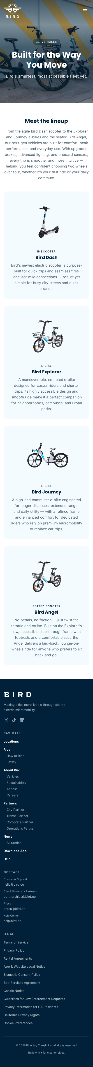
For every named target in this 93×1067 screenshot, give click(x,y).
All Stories (14, 843)
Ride (7, 749)
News (8, 836)
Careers (12, 795)
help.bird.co (12, 921)
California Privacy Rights (22, 1015)
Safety (11, 762)
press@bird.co (14, 909)
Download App (15, 851)
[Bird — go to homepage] (12, 11)
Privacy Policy (14, 950)
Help (7, 859)
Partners (10, 803)
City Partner (15, 809)
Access (12, 789)
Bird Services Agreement (22, 982)
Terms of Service (16, 942)
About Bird (12, 770)
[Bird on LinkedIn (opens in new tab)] (22, 720)
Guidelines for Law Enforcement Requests (34, 999)
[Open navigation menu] (84, 10)
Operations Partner (21, 828)
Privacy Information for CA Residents (31, 1007)
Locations (11, 741)
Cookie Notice (14, 991)
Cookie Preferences (18, 1023)
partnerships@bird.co (20, 896)
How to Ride (15, 756)
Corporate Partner (20, 822)
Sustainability (16, 782)
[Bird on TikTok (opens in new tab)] (14, 720)
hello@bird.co (14, 884)
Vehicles (13, 776)
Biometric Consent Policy (22, 974)
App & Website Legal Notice (24, 966)
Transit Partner (17, 816)
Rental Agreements (18, 958)
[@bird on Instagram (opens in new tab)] (6, 720)
